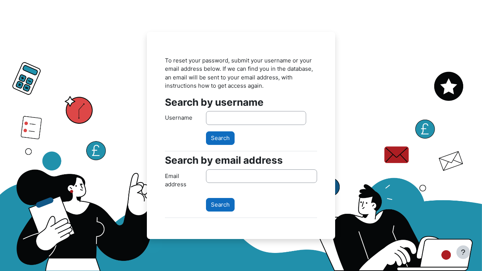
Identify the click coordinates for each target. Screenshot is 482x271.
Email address (175, 180)
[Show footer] (463, 252)
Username (178, 117)
